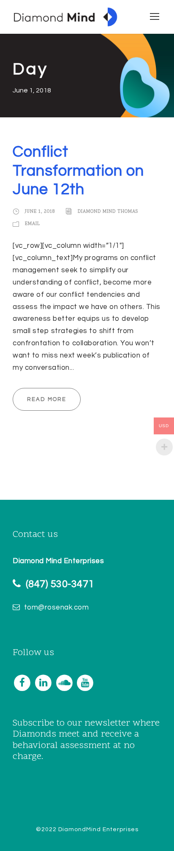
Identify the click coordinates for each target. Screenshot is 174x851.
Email (32, 224)
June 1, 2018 (40, 212)
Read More (46, 399)
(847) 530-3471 (60, 584)
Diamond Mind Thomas (108, 212)
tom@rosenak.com (56, 607)
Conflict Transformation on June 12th (78, 171)
